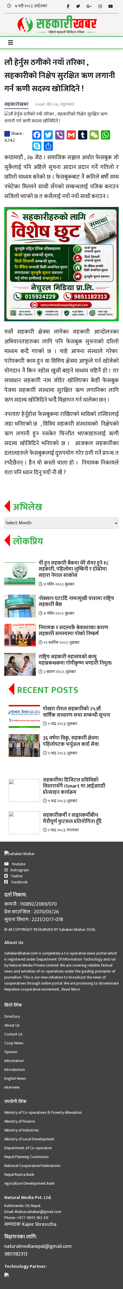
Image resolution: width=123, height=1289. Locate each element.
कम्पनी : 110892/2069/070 (30, 904)
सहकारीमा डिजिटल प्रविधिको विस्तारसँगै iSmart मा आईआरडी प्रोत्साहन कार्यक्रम (74, 786)
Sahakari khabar (72, 929)
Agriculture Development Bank (29, 1183)
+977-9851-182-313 (32, 1217)
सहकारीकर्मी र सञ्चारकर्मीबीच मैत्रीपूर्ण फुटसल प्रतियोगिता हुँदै (72, 818)
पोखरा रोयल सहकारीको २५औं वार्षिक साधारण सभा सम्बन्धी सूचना (76, 712)
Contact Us (13, 1034)
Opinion (10, 1052)
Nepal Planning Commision (26, 1156)
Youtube (18, 864)
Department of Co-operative (28, 1148)
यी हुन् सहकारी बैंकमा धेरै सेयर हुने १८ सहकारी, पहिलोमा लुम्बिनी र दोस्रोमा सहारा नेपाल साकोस (74, 569)
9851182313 (15, 1254)
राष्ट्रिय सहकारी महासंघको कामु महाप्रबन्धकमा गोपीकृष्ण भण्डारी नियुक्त (75, 660)
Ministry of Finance (19, 1121)
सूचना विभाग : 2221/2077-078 (33, 920)
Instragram (20, 870)
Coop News (13, 1043)
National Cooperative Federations (32, 1165)
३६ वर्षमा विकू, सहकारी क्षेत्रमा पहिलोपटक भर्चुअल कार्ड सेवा (71, 741)
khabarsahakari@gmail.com (38, 1211)
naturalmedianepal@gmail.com (38, 1246)
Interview (11, 1087)
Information (14, 1060)
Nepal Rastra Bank (19, 1174)
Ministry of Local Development (29, 1139)
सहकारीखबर (16, 104)
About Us (12, 1025)
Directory (12, 1016)
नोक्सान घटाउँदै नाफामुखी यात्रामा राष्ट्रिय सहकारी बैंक (76, 601)
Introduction (14, 1069)
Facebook (19, 882)
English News (15, 1078)
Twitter (17, 876)
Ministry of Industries (21, 1130)
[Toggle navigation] (10, 42)
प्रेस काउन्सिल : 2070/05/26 (31, 912)
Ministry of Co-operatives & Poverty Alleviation (43, 1112)
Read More (71, 989)
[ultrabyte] (6, 1274)
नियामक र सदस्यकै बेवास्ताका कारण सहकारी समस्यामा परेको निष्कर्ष (73, 630)
